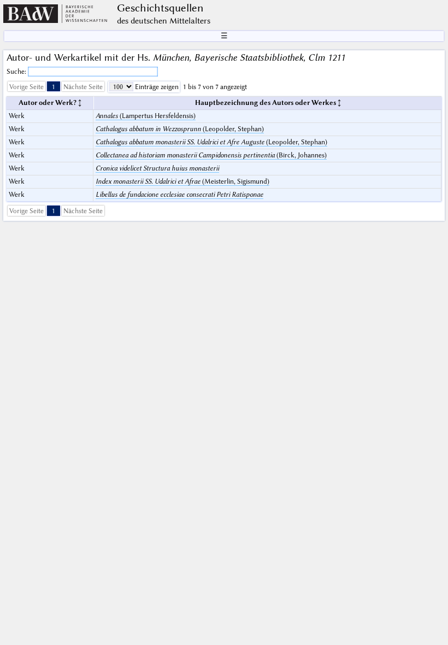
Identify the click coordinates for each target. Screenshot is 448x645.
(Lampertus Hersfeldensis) (146, 116)
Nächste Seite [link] (83, 87)
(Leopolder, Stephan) (180, 129)
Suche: (17, 71)
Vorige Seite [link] (26, 87)
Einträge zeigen (156, 87)
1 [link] (53, 87)
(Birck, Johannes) (211, 155)
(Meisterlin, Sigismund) (182, 181)
